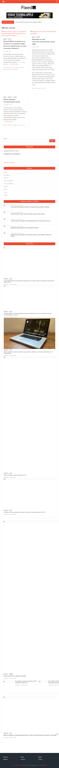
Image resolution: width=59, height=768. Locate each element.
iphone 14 (9, 67)
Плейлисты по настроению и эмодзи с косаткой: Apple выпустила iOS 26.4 (24, 512)
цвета (15, 69)
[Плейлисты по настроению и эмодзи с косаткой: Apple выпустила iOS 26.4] (29, 493)
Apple (4, 39)
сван (19, 125)
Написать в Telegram (9, 162)
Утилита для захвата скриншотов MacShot (14, 676)
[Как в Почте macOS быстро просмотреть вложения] (43, 683)
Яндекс (5, 195)
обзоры (15, 125)
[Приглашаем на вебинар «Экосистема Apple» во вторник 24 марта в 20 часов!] (6, 235)
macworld (16, 67)
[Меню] (3, 1)
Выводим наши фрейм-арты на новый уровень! (24, 227)
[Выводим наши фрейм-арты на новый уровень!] (6, 228)
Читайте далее (14, 64)
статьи (11, 69)
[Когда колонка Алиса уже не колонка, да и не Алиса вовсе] (6, 214)
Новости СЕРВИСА (8, 183)
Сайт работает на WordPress (19, 765)
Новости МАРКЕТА (8, 181)
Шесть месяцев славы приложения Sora (15, 475)
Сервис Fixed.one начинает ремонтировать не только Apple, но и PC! (30, 220)
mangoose (13, 205)
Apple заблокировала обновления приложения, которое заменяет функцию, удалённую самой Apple (29, 735)
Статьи (9, 39)
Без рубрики (7, 175)
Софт (5, 189)
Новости (9, 97)
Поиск (5, 138)
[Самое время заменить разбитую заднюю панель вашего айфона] (6, 207)
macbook (9, 125)
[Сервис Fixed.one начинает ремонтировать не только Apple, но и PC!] (6, 221)
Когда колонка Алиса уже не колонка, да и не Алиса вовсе (28, 214)
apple (4, 67)
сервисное (38, 88)
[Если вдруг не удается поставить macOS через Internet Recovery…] (8, 684)
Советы (6, 186)
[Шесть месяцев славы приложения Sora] (29, 414)
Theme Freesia (42, 765)
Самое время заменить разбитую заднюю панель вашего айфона (23, 22)
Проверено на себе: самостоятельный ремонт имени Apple (43, 41)
